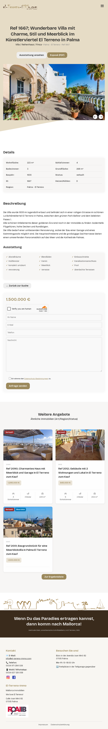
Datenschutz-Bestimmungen (36, 379)
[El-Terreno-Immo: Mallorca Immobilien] (20, 7)
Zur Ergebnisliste (54, 576)
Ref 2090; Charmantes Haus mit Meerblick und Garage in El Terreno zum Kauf (27, 472)
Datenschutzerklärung (60, 725)
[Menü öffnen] (102, 6)
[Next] (101, 117)
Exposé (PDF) (57, 55)
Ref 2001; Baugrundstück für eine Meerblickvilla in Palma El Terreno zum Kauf (26, 550)
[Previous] (95, 117)
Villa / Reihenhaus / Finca (28, 44)
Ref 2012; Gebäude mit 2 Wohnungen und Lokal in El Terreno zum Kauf (80, 472)
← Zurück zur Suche (17, 285)
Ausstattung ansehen (31, 55)
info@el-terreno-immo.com (18, 658)
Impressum (43, 725)
